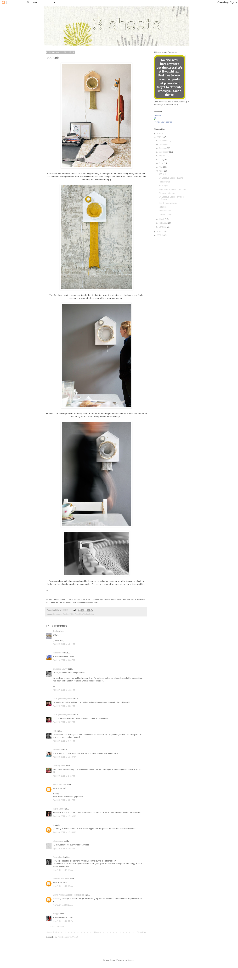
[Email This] (79, 610)
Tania (55, 631)
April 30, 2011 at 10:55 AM (64, 832)
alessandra (58, 841)
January (163, 227)
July (161, 159)
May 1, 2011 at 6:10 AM (63, 905)
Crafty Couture (165, 214)
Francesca (58, 750)
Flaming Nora (59, 766)
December (164, 141)
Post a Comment (57, 927)
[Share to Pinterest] (91, 610)
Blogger (130, 960)
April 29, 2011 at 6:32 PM (64, 690)
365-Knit (162, 174)
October (162, 148)
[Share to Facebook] (88, 610)
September (164, 152)
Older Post (141, 932)
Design (65, 614)
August (162, 156)
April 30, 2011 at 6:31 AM (64, 800)
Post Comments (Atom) (68, 937)
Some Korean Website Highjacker (68, 895)
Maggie (56, 914)
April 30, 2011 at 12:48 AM (64, 757)
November (164, 144)
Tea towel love (165, 211)
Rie (54, 731)
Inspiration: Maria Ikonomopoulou (173, 189)
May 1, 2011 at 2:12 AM (63, 886)
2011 (159, 137)
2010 (159, 231)
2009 (159, 235)
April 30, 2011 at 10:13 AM (64, 816)
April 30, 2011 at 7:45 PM (64, 848)
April (161, 171)
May (161, 167)
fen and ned (58, 857)
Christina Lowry (60, 669)
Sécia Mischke (59, 784)
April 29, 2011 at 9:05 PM (64, 706)
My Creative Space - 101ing (171, 178)
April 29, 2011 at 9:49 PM (64, 741)
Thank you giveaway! (168, 203)
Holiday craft (164, 182)
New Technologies (86, 614)
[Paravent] (155, 119)
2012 (159, 133)
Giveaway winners (167, 193)
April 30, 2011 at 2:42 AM (64, 776)
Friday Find (73, 614)
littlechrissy (58, 653)
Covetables (57, 614)
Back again (164, 185)
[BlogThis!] (82, 610)
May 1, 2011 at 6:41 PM (63, 921)
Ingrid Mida (58, 809)
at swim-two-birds (61, 879)
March (162, 219)
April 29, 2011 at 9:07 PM (64, 722)
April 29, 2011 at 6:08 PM (64, 660)
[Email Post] (74, 610)
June (161, 163)
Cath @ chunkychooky (63, 699)
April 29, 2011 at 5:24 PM (64, 644)
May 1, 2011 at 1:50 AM (63, 870)
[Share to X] (85, 610)
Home (97, 932)
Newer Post (51, 932)
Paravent (157, 116)
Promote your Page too (163, 122)
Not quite (163, 207)
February (163, 223)
